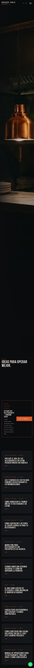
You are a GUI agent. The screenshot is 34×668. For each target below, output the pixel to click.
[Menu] (30, 3)
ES (23, 3)
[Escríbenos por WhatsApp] (30, 664)
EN (26, 3)
